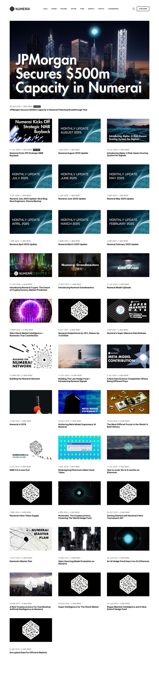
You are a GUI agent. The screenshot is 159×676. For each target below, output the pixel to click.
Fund (82, 9)
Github (73, 9)
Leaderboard (113, 9)
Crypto (101, 9)
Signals (91, 9)
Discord (64, 9)
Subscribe (143, 9)
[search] (134, 9)
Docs (45, 9)
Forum (54, 9)
